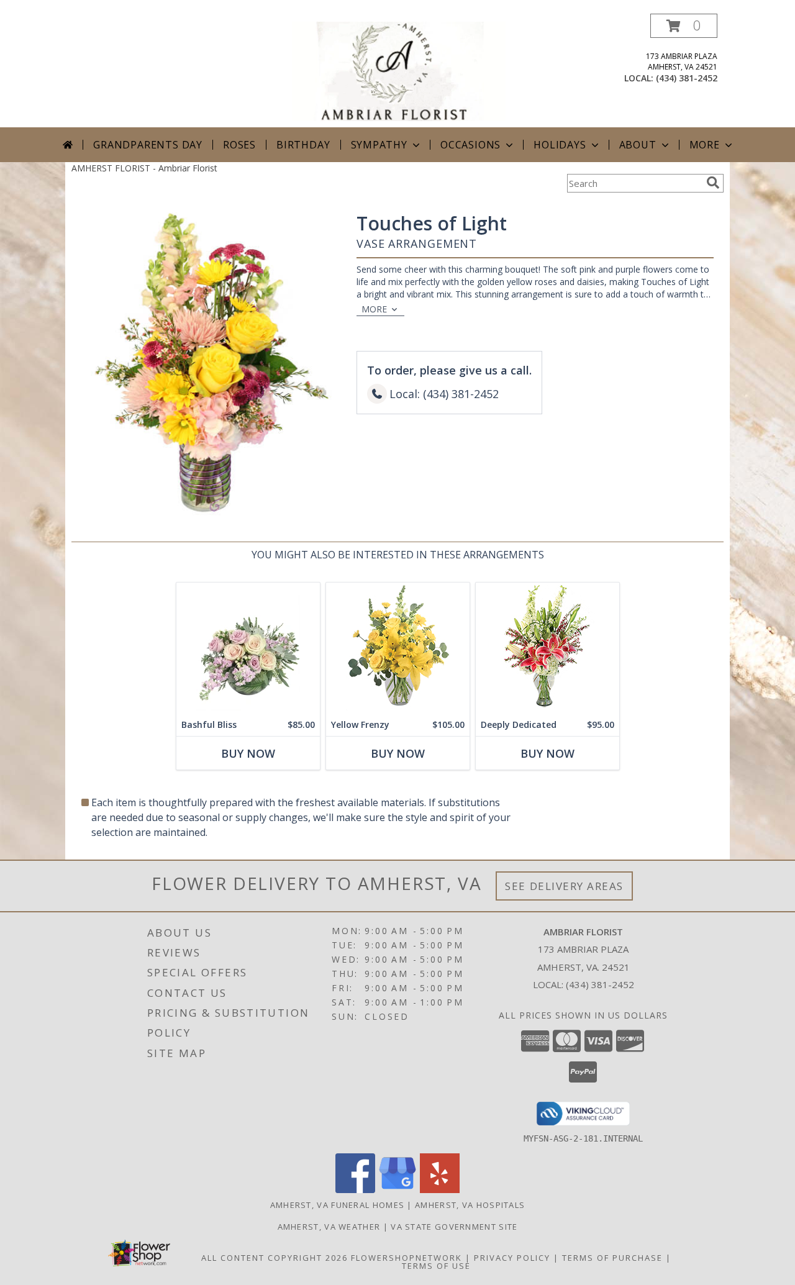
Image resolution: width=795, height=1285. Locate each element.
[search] (713, 182)
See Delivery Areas (564, 886)
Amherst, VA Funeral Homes (337, 1204)
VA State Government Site (454, 1226)
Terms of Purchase (612, 1257)
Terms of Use (436, 1265)
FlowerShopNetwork (406, 1257)
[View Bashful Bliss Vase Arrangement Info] (248, 648)
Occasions (470, 145)
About (637, 145)
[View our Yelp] (440, 1190)
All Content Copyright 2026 (274, 1257)
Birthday (303, 145)
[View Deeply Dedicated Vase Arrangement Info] (547, 648)
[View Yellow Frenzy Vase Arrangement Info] (398, 648)
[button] (683, 26)
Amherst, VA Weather (329, 1226)
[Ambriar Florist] (399, 70)
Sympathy (379, 145)
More (704, 145)
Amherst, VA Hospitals (470, 1204)
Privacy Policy (512, 1257)
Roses (239, 145)
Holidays (560, 145)
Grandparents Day (147, 145)
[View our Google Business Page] (397, 1190)
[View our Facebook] (355, 1190)
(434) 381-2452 (686, 78)
